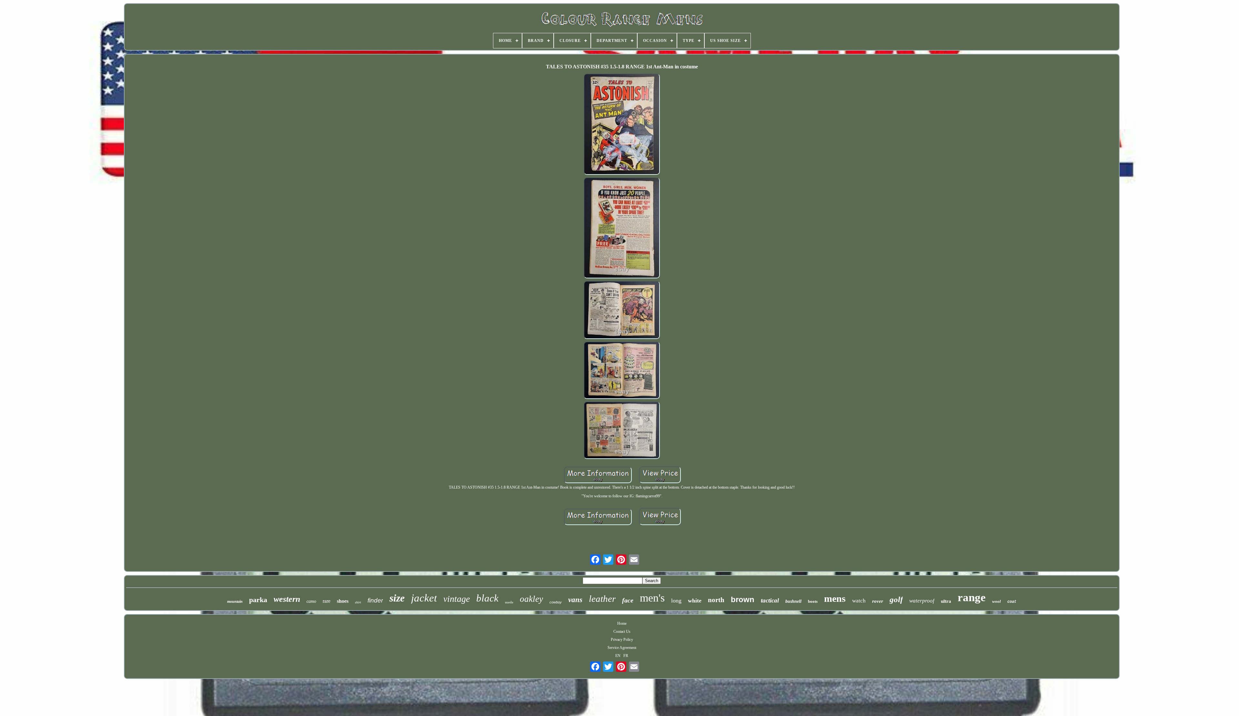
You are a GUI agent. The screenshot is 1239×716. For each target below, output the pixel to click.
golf (896, 599)
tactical (770, 600)
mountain (235, 601)
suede (509, 602)
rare (326, 601)
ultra (946, 601)
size (397, 598)
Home (622, 623)
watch (859, 601)
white (694, 600)
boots (813, 601)
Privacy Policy (622, 639)
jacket (424, 598)
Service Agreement (622, 647)
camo (311, 601)
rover (877, 601)
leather (602, 598)
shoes (342, 601)
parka (258, 600)
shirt (358, 602)
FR (625, 655)
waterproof (921, 601)
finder (375, 600)
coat (1011, 602)
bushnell (793, 601)
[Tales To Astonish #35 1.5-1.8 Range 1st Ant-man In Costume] (621, 124)
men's (652, 598)
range (972, 597)
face (627, 600)
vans (575, 600)
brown (742, 599)
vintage (456, 599)
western (287, 599)
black (487, 598)
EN (617, 655)
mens (835, 598)
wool (996, 601)
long (676, 600)
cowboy (555, 602)
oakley (531, 599)
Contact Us (621, 631)
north (716, 600)
